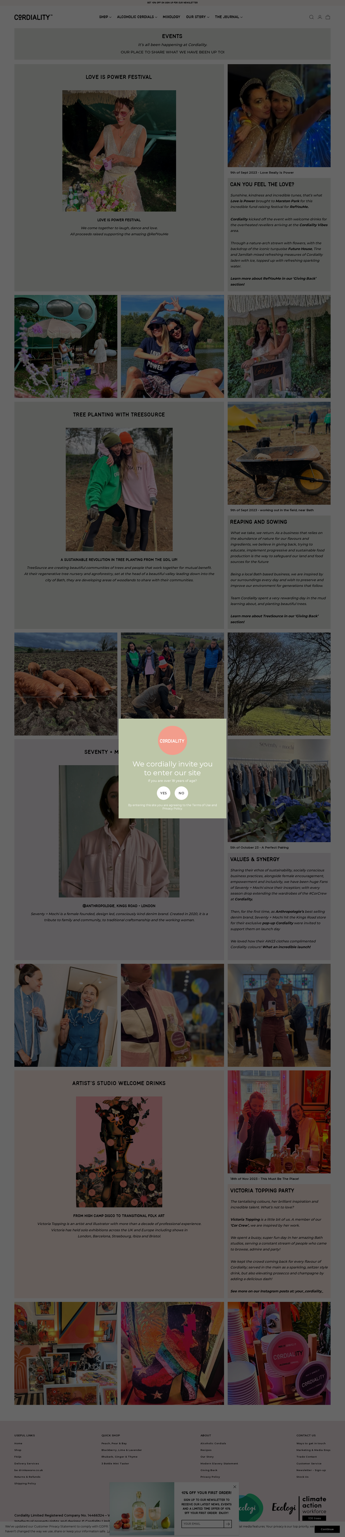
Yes (163, 793)
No (181, 793)
